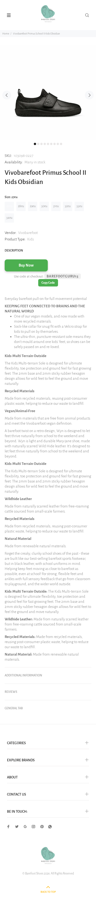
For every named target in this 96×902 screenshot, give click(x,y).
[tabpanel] (48, 92)
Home (5, 33)
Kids (30, 239)
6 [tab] (51, 144)
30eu (44, 206)
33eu (79, 206)
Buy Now (26, 265)
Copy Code (48, 282)
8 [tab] (58, 144)
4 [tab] (45, 144)
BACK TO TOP (48, 891)
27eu (9, 206)
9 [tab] (61, 144)
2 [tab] (38, 144)
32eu (68, 206)
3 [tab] (41, 144)
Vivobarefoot (28, 233)
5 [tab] (48, 144)
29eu (33, 206)
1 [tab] (35, 144)
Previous (6, 95)
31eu (56, 206)
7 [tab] (54, 144)
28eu (21, 206)
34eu (9, 217)
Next (89, 95)
